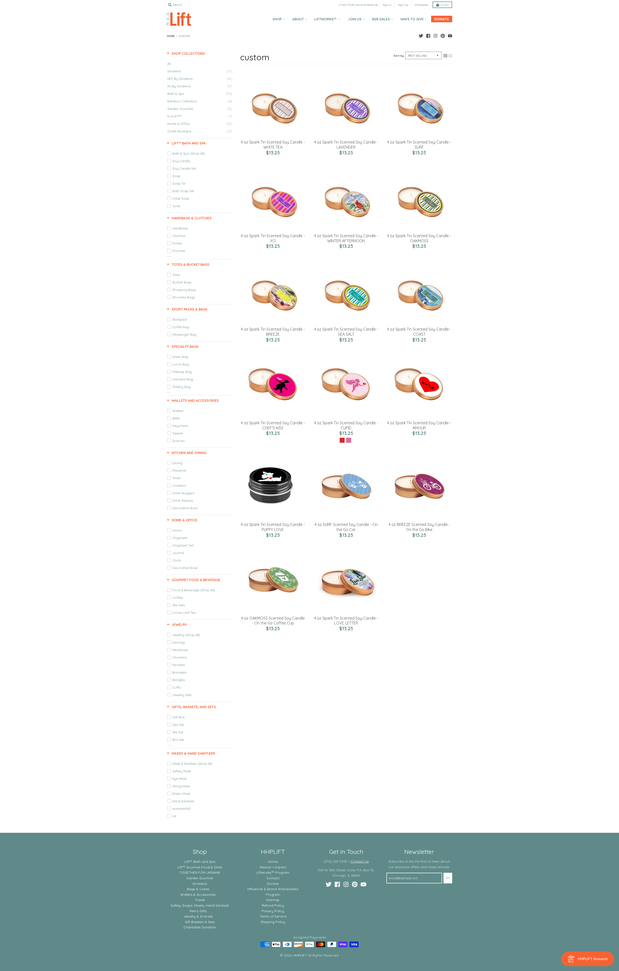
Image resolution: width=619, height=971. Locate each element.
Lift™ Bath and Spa (199, 861)
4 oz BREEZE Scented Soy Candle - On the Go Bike (419, 527)
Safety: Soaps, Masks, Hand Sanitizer (199, 905)
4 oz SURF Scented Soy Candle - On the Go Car (346, 527)
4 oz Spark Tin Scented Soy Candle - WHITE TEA (273, 145)
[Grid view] (445, 56)
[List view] (450, 56)
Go (448, 878)
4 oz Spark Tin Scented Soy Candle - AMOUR (419, 425)
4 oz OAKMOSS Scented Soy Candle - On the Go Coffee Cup (273, 621)
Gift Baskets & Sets (200, 922)
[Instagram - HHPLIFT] (435, 36)
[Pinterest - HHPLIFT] (443, 36)
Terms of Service (273, 916)
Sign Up (403, 5)
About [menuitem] (298, 19)
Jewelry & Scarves (198, 916)
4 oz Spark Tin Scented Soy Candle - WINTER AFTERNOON (346, 238)
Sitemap (273, 900)
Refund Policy (273, 905)
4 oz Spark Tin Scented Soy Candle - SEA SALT (346, 332)
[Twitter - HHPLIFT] (421, 36)
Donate (273, 883)
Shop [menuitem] (277, 19)
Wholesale (421, 5)
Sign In (387, 5)
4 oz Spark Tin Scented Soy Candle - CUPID (346, 425)
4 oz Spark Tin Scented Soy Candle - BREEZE (273, 332)
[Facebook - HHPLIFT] (428, 36)
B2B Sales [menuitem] (381, 19)
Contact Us (360, 861)
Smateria (199, 883)
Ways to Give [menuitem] (412, 19)
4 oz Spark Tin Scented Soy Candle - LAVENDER (346, 145)
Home (171, 36)
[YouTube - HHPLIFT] (450, 36)
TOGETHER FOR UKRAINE (199, 872)
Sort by (399, 55)
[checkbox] (169, 153)
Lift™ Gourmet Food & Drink (199, 867)
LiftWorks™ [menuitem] (325, 19)
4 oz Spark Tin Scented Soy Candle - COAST (419, 332)
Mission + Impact (273, 867)
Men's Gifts (198, 911)
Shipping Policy (273, 922)
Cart (445, 5)
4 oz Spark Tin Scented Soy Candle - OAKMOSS (419, 238)
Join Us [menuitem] (354, 19)
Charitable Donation (200, 927)
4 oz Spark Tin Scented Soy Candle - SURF (419, 145)
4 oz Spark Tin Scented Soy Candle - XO (273, 238)
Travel (200, 900)
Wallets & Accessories (198, 894)
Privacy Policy (273, 911)
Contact (273, 878)
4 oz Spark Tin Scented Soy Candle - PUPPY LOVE (273, 527)
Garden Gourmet (199, 878)
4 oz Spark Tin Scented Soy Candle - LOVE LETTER (346, 621)
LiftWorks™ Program (272, 872)
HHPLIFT (300, 955)
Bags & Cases (198, 889)
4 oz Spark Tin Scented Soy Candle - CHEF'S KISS (273, 425)
